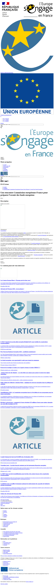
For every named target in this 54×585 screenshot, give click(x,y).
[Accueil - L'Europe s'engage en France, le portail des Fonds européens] (27, 18)
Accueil (4, 164)
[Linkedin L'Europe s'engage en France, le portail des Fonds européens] (1, 181)
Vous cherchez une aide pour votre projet (11, 531)
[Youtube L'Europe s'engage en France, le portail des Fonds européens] (6, 181)
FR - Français (6, 118)
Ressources (5, 170)
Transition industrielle (38, 254)
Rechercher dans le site (5, 124)
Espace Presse (6, 536)
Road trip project (21, 256)
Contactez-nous (6, 543)
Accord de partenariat (5, 503)
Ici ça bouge (4, 172)
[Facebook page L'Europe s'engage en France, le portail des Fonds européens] (3, 181)
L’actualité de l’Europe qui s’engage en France (13, 532)
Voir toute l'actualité (5, 499)
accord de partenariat (35, 243)
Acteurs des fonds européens (6, 502)
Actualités (5, 169)
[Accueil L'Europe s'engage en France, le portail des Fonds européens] (27, 156)
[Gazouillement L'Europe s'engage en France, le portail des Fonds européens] (4, 181)
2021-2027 (3, 505)
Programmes (5, 167)
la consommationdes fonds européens (11, 236)
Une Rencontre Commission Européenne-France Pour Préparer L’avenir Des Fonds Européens (23, 189)
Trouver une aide (6, 165)
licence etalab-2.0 (29, 581)
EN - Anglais (6, 119)
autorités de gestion (31, 250)
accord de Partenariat (42, 235)
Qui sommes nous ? (7, 542)
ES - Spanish (6, 121)
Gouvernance (3, 230)
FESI (24, 232)
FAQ (4, 541)
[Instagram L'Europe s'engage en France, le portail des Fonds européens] (7, 181)
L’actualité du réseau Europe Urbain (10, 534)
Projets (4, 168)
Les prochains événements (8, 535)
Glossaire (5, 544)
